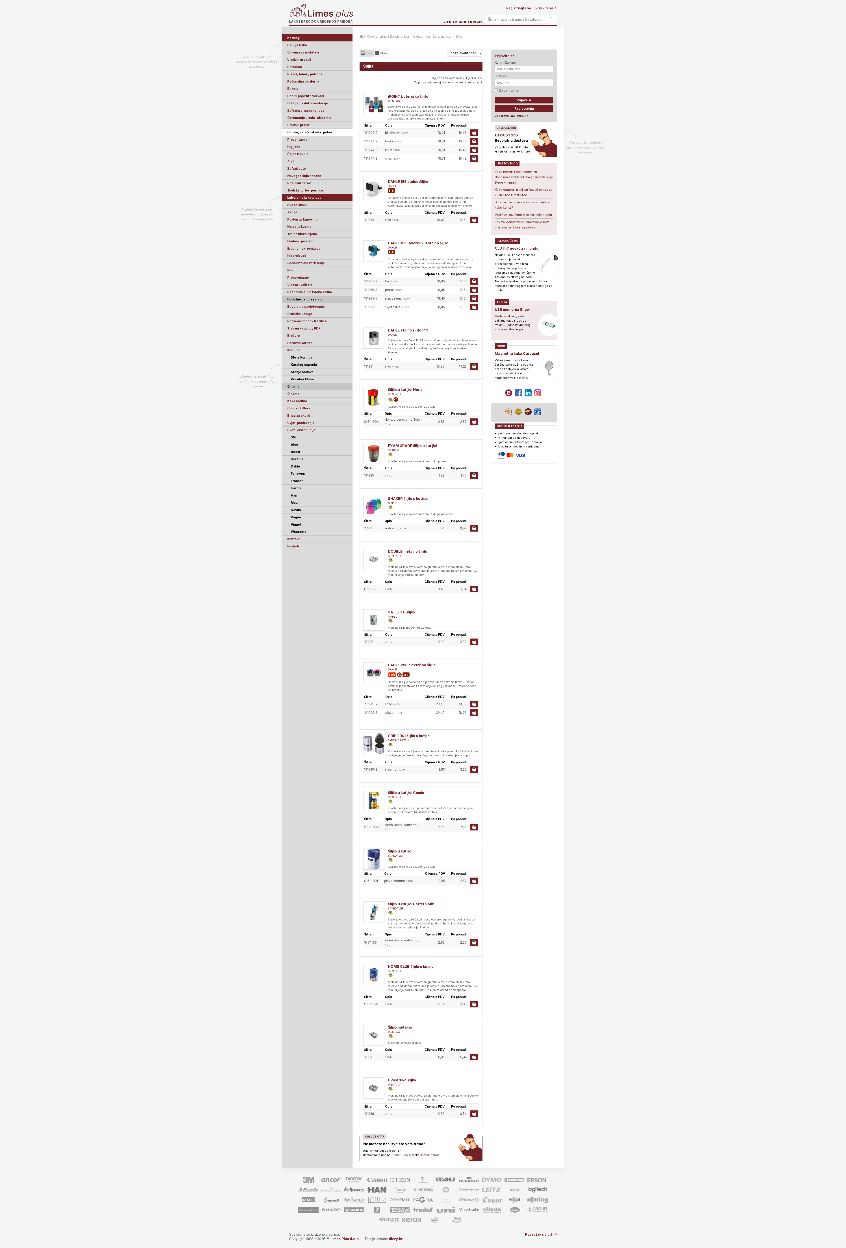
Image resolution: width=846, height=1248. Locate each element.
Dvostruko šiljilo (402, 1080)
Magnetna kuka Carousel (517, 353)
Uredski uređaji (299, 59)
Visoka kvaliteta (300, 285)
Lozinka (500, 76)
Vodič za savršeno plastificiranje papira (523, 215)
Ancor (296, 452)
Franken (297, 481)
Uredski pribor (298, 125)
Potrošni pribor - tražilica (307, 321)
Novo (291, 270)
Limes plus (331, 14)
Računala (294, 67)
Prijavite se (544, 8)
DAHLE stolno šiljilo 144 (408, 330)
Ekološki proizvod (301, 241)
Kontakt (293, 539)
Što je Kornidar (302, 357)
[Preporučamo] (395, 399)
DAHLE (392, 186)
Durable (297, 459)
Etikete (293, 88)
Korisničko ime (505, 62)
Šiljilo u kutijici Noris (405, 389)
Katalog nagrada (304, 364)
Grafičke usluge (299, 314)
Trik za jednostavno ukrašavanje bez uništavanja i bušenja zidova (522, 224)
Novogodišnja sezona (304, 176)
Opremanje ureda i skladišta (309, 118)
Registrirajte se (518, 8)
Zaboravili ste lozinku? (511, 116)
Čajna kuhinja (297, 154)
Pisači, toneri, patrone (305, 74)
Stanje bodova (302, 372)
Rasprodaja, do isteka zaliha (309, 292)
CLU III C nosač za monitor (517, 248)
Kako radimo (297, 401)
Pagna (296, 517)
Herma (296, 488)
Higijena (293, 147)
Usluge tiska (297, 45)
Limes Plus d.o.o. (345, 1239)
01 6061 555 (399, 1155)
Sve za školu (297, 205)
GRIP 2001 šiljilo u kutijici (409, 736)
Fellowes (298, 473)
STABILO (393, 450)
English (293, 546)
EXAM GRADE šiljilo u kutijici (412, 446)
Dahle (295, 466)
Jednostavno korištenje (306, 263)
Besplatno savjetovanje (306, 306)
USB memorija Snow (512, 309)
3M (293, 437)
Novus (296, 510)
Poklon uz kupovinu (302, 219)
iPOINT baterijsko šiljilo (408, 96)
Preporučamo (298, 277)
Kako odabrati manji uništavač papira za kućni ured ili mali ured (524, 192)
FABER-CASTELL (399, 740)
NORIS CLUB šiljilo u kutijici (411, 966)
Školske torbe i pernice (305, 190)
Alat (290, 161)
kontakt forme (430, 1155)
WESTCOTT (396, 101)
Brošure (293, 335)
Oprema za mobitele (303, 52)
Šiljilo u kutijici (400, 851)
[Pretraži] (551, 19)
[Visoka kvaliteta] (391, 190)
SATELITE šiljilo (401, 612)
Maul (295, 502)
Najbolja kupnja (299, 226)
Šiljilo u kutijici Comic (406, 792)
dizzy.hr (396, 1239)
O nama (293, 394)
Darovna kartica (300, 343)
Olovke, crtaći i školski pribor (309, 132)
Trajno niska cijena (302, 234)
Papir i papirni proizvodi (305, 96)
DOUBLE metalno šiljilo (407, 551)
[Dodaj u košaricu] (474, 132)
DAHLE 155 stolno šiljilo (408, 181)
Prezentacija (297, 139)
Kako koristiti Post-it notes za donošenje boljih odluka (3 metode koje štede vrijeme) (524, 177)
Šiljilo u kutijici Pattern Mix (411, 904)
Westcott (298, 532)
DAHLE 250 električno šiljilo (412, 665)
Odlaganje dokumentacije (307, 103)
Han (294, 495)
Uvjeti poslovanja (300, 423)
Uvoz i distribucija (301, 430)
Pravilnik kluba (302, 379)
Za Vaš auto (296, 168)
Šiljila (458, 36)
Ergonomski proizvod (304, 248)
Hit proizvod (296, 256)
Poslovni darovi (299, 183)
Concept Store (298, 408)
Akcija (292, 212)
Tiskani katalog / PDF (303, 328)
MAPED (392, 503)
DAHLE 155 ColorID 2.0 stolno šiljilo (418, 243)
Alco (294, 444)
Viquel (296, 524)
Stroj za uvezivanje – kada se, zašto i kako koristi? (522, 204)
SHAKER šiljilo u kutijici (408, 498)
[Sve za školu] (390, 400)
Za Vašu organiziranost (305, 110)
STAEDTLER (396, 394)
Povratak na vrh (539, 1234)
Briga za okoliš (298, 415)
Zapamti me (508, 90)
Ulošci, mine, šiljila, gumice (432, 36)
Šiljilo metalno (400, 1027)
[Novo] (392, 674)
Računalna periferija (303, 81)
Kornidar (294, 350)
